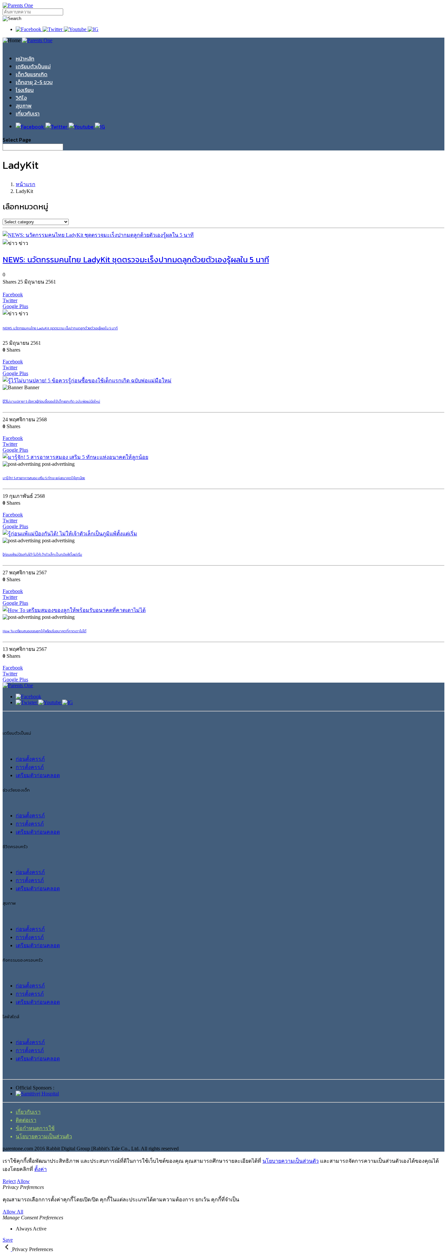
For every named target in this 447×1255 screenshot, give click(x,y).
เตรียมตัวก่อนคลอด (38, 775)
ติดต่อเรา (26, 1120)
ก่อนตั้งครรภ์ (30, 759)
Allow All (13, 1211)
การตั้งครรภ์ (30, 767)
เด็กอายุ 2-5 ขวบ (34, 82)
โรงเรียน (25, 90)
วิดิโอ (21, 98)
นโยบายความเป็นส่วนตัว (44, 1136)
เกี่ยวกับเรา (28, 113)
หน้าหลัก (25, 58)
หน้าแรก (25, 184)
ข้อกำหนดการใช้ (35, 1128)
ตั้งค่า (40, 1169)
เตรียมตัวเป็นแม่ (33, 66)
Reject (9, 1181)
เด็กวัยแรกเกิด (31, 74)
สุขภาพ (24, 106)
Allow (23, 1181)
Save (8, 1240)
